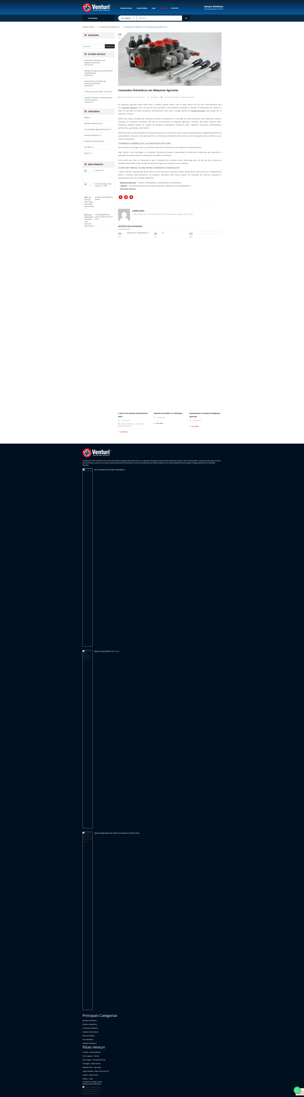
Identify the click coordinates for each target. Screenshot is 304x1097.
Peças (86, 153)
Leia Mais (124, 432)
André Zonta (140, 97)
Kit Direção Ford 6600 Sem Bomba (104, 198)
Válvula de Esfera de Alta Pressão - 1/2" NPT (103, 185)
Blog (86, 117)
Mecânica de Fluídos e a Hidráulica (168, 413)
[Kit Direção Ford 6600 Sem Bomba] (89, 203)
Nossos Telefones (213, 6)
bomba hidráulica (198, 111)
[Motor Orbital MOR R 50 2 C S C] (88, 739)
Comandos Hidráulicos (172, 97)
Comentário (154, 97)
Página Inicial (89, 27)
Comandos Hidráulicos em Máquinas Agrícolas (94, 61)
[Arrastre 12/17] (89, 174)
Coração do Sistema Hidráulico (131, 425)
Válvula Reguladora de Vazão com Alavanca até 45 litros (104, 217)
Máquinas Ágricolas (187, 97)
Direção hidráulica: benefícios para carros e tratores (98, 98)
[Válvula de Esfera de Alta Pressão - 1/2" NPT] (89, 187)
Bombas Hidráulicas (92, 123)
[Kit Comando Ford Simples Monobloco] (88, 557)
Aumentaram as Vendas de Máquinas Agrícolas (95, 82)
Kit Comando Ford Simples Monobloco (109, 469)
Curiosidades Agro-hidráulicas (96, 129)
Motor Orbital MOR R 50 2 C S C (106, 651)
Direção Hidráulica (91, 135)
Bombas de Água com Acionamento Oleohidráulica (98, 72)
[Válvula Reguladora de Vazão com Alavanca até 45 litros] (89, 220)
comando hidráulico (129, 108)
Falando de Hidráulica (109, 27)
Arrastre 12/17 (99, 170)
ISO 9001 (87, 147)
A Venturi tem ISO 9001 (93, 91)
